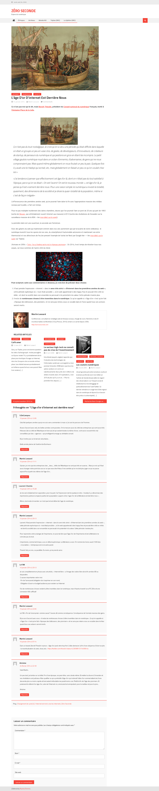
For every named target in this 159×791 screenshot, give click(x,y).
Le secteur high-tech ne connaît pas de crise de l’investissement (59, 348)
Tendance (26, 339)
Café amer (16, 342)
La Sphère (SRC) (69, 20)
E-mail (17, 763)
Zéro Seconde (23, 11)
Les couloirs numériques (87, 364)
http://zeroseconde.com (40, 324)
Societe (37, 94)
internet (16, 94)
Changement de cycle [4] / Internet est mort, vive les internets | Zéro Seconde (44, 703)
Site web (18, 772)
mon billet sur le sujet (48, 217)
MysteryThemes (25, 788)
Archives (32, 20)
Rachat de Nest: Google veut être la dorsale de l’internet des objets (96, 401)
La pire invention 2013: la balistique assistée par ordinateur (24, 401)
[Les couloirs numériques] (91, 345)
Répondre (24, 449)
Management (82, 356)
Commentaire (20, 730)
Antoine (23, 663)
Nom (17, 753)
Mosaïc (22, 214)
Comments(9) (47, 101)
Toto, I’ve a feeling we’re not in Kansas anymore (46, 244)
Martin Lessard (33, 101)
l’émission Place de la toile (22, 110)
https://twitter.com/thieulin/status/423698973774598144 (68, 648)
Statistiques (49, 344)
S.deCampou (25, 415)
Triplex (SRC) (55, 20)
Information (49, 339)
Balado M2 (43, 20)
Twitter (90, 361)
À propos (21, 20)
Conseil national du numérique (76, 106)
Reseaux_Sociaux (96, 356)
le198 (22, 564)
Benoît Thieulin (45, 106)
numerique (27, 94)
